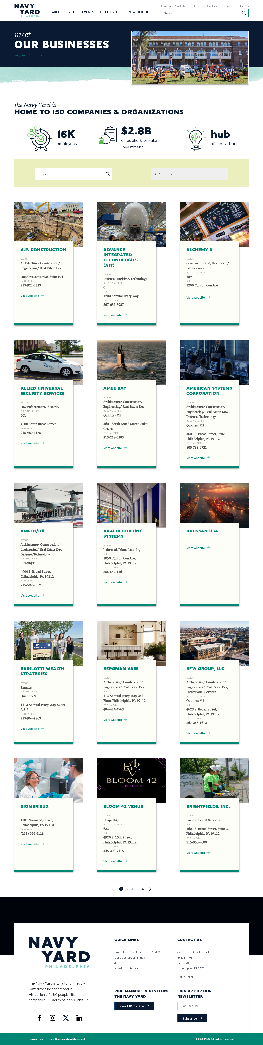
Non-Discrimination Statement (67, 1038)
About (57, 12)
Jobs (226, 6)
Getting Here (111, 12)
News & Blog (139, 12)
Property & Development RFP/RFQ (137, 952)
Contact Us (242, 6)
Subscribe (189, 1018)
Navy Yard (21, 55)
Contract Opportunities (129, 957)
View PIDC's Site (131, 1005)
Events (88, 12)
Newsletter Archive (126, 968)
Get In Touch (185, 977)
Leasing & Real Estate (174, 6)
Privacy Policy (37, 1038)
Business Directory (205, 6)
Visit (72, 12)
